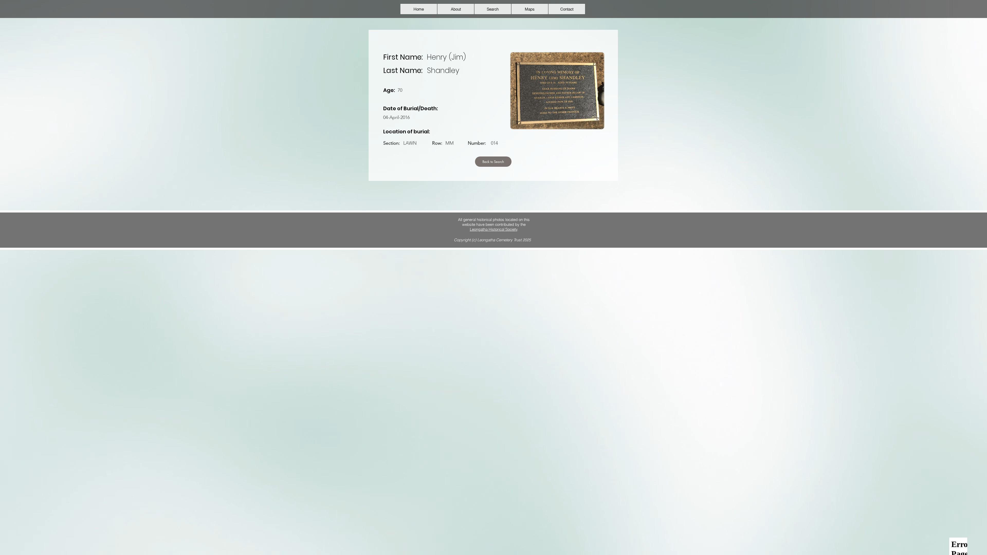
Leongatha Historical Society (493, 229)
